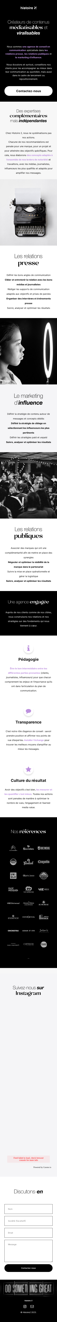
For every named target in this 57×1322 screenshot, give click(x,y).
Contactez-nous (28, 1268)
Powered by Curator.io (42, 1167)
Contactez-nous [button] (28, 91)
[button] (28, 648)
